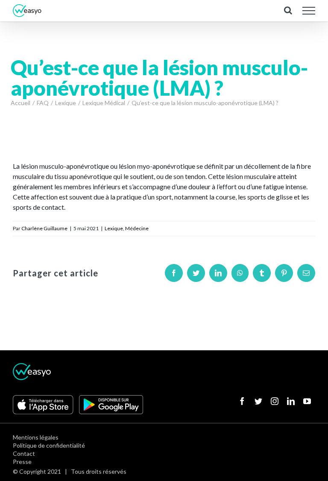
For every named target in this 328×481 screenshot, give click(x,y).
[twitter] (258, 401)
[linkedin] (291, 401)
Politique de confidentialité (49, 445)
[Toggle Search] (288, 10)
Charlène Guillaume (44, 228)
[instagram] (274, 401)
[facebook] (242, 401)
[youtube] (307, 401)
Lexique (114, 228)
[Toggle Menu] (309, 11)
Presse (22, 461)
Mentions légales (36, 437)
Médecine (137, 228)
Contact (24, 453)
